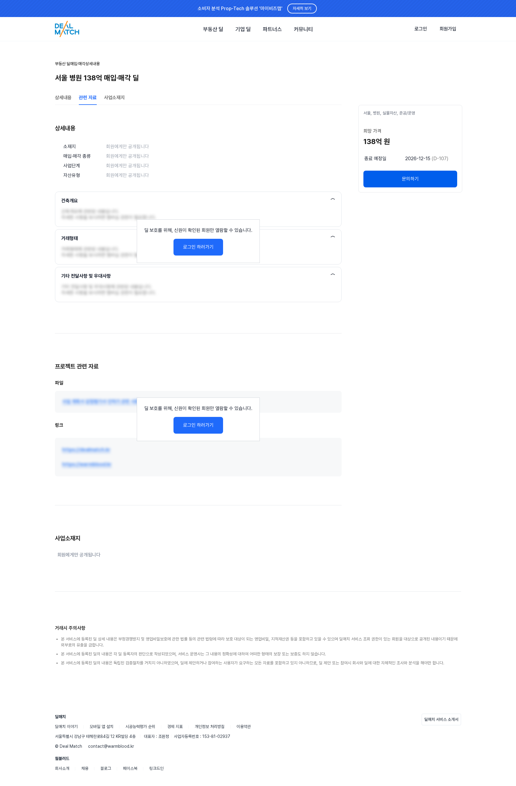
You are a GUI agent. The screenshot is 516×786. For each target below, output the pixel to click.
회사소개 (62, 768)
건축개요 (69, 201)
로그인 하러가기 (198, 247)
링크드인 (156, 768)
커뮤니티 (303, 29)
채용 (84, 768)
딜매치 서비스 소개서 (441, 719)
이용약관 (243, 726)
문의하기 (410, 179)
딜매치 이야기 (66, 726)
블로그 (105, 768)
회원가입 (448, 29)
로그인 (420, 29)
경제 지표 (175, 726)
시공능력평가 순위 (140, 726)
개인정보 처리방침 (210, 726)
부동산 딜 (213, 29)
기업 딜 (243, 29)
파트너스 (272, 29)
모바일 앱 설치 (101, 726)
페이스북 (130, 768)
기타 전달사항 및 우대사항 (86, 276)
